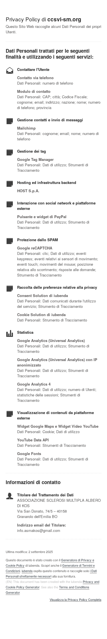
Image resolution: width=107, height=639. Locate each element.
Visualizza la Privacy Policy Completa (75, 599)
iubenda (27, 570)
